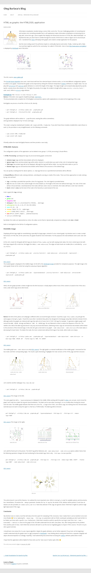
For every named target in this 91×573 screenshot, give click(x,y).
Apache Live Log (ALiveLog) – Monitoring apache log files (70, 555)
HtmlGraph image (49, 264)
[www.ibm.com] (16, 440)
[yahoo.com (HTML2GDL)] (44, 306)
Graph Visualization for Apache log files (16, 555)
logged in (13, 564)
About (12, 15)
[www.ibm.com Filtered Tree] (72, 440)
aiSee (33, 40)
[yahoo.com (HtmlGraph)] (16, 306)
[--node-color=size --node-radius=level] (16, 370)
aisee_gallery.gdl (18, 77)
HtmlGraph (15, 48)
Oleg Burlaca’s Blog (15, 8)
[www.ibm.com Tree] (44, 440)
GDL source (7, 262)
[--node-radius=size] (44, 370)
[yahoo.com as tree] (72, 306)
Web (18, 544)
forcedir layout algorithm (13, 81)
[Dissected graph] (72, 370)
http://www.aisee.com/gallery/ (77, 46)
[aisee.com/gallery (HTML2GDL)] (65, 66)
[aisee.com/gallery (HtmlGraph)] (23, 66)
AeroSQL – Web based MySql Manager (28, 15)
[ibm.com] (45, 491)
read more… (38, 97)
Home (5, 15)
